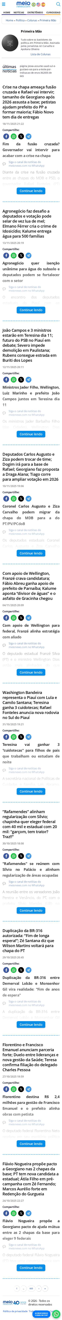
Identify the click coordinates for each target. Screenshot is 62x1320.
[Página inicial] (23, 4)
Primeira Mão (48, 20)
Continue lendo (31, 191)
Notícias (19, 12)
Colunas (32, 20)
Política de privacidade (15, 1311)
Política (20, 20)
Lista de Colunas (40, 54)
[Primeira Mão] (10, 50)
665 (31, 1288)
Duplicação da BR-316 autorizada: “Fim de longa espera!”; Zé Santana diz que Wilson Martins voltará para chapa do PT (28, 940)
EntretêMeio (35, 12)
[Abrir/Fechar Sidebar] (4, 4)
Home (6, 12)
